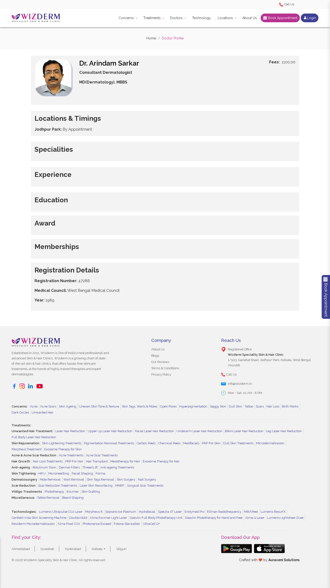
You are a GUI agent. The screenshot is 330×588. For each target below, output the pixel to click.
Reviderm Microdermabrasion (33, 524)
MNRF (119, 485)
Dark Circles (20, 412)
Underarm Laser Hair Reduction (199, 431)
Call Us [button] (231, 374)
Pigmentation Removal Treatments (109, 443)
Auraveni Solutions (284, 560)
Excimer (73, 491)
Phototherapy (54, 491)
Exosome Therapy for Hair (161, 461)
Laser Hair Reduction (70, 431)
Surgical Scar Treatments (145, 485)
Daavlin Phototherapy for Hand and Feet (214, 518)
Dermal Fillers (69, 467)
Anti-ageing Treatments (117, 467)
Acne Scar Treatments (102, 455)
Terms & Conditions (165, 368)
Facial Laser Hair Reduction (154, 431)
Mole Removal (50, 479)
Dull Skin (235, 406)
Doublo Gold (78, 518)
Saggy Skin (218, 406)
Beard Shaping (73, 497)
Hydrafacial (147, 511)
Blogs (155, 355)
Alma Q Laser (255, 518)
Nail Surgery (147, 479)
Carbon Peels (146, 443)
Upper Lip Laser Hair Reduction (110, 431)
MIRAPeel (251, 511)
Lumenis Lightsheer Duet (285, 518)
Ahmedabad (21, 549)
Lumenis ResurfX (273, 511)
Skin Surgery (126, 479)
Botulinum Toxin (44, 467)
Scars (260, 406)
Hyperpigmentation (193, 406)
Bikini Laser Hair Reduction (244, 431)
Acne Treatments (71, 455)
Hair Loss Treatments (48, 461)
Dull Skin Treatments (238, 443)
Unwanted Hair (42, 412)
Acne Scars (48, 406)
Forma (100, 473)
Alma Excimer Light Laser (108, 518)
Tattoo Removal (48, 497)
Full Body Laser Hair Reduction (34, 437)
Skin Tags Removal (100, 479)
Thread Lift (90, 467)
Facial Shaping (82, 473)
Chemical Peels (169, 443)
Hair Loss (272, 406)
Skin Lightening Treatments (61, 443)
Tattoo (249, 406)
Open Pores (168, 406)
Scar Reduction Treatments (57, 485)
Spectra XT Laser (170, 511)
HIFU (42, 473)
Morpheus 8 (94, 511)
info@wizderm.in (240, 383)
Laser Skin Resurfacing (96, 485)
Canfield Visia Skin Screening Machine (39, 518)
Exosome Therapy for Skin (63, 449)
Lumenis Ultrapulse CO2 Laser (61, 511)
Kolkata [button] (97, 549)
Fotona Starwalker (127, 524)
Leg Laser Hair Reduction (284, 431)
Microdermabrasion (270, 443)
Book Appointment (282, 18)
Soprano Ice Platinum (120, 511)
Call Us (288, 4)
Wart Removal (73, 479)
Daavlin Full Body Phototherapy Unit (156, 518)
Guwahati (47, 549)
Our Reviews (160, 362)
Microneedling (58, 473)
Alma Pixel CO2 (68, 524)
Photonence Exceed (97, 524)
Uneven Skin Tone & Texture (99, 406)
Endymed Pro (194, 511)
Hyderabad (73, 549)
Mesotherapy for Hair (125, 461)
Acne (33, 406)
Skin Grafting (90, 491)
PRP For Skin (211, 443)
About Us (249, 18)
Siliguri (121, 549)
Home (151, 38)
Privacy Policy (161, 374)
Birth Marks (290, 406)
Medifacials (191, 443)
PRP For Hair (74, 461)
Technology (201, 18)
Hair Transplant (97, 461)
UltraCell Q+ (151, 524)
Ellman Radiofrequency (224, 511)
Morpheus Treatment (27, 449)
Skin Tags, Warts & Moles (139, 406)
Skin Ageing (67, 406)
